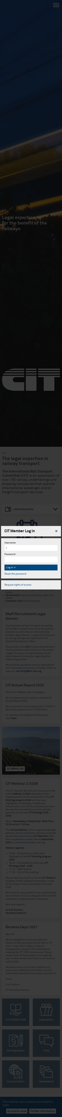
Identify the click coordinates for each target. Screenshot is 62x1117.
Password (9, 554)
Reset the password (15, 574)
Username (10, 543)
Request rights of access (17, 585)
